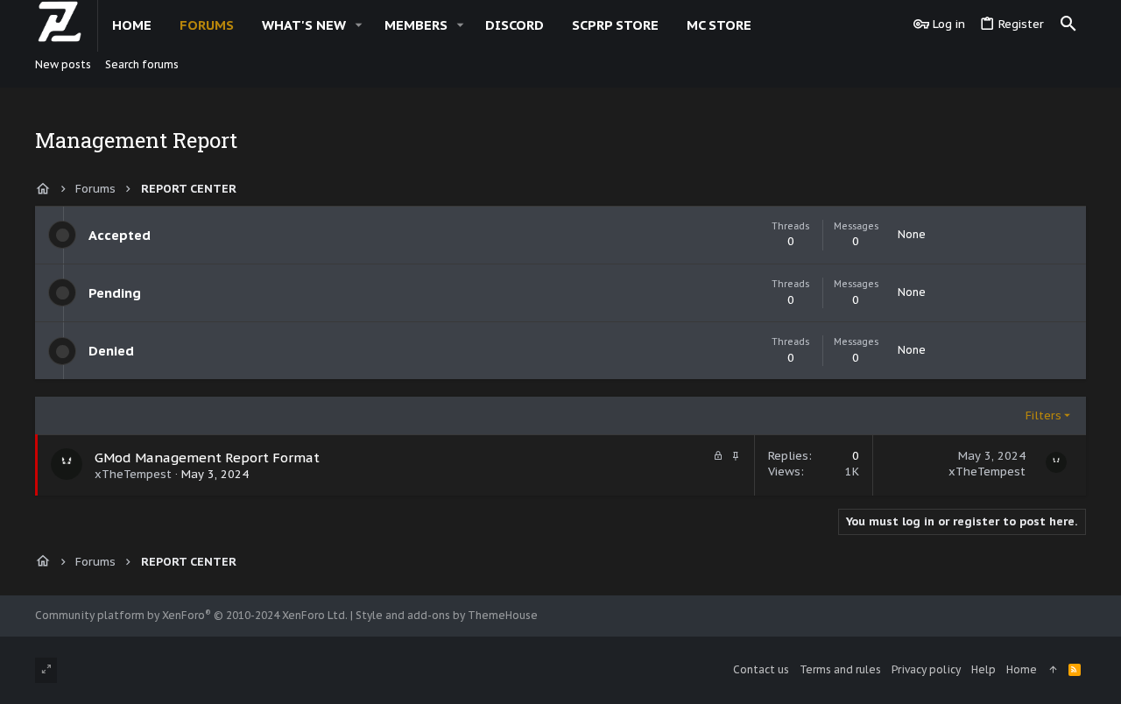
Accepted (119, 235)
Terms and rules (840, 669)
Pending (114, 293)
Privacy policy (926, 669)
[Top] (1052, 670)
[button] (359, 25)
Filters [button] (1043, 415)
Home (1021, 669)
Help (983, 669)
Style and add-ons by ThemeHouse (447, 615)
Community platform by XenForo (191, 615)
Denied (111, 350)
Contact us (761, 669)
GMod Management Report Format (207, 457)
